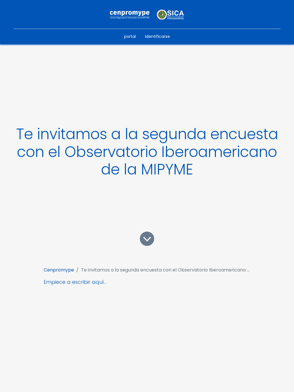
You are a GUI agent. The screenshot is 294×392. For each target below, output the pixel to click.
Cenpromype (59, 270)
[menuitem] (130, 36)
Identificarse (157, 36)
